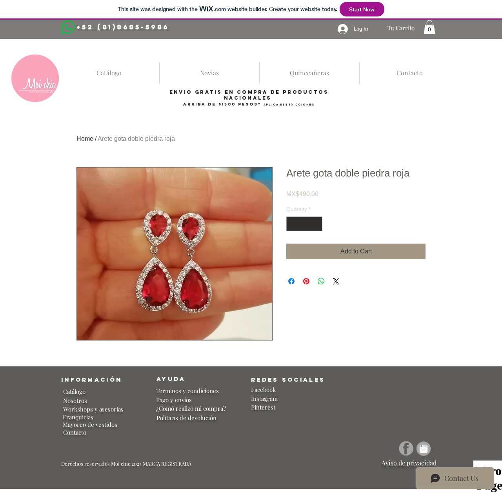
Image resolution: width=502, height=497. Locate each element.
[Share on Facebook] (291, 281)
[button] (429, 27)
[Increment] (316, 224)
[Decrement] (292, 224)
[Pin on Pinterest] (306, 281)
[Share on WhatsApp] (321, 281)
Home (84, 138)
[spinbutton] (304, 224)
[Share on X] (336, 281)
